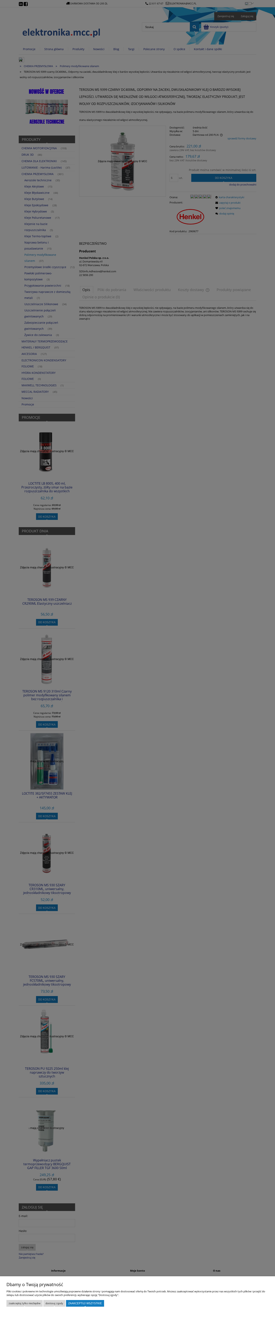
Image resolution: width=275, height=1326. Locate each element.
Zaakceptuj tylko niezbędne (24, 1303)
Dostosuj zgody (54, 1303)
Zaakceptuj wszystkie (85, 1303)
